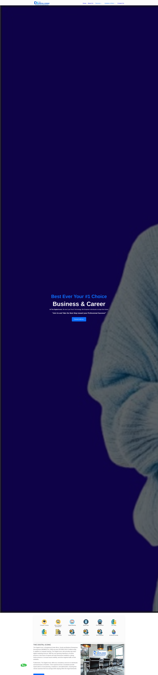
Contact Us (121, 3)
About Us (90, 3)
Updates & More (109, 3)
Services (97, 3)
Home (84, 3)
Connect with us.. (79, 319)
